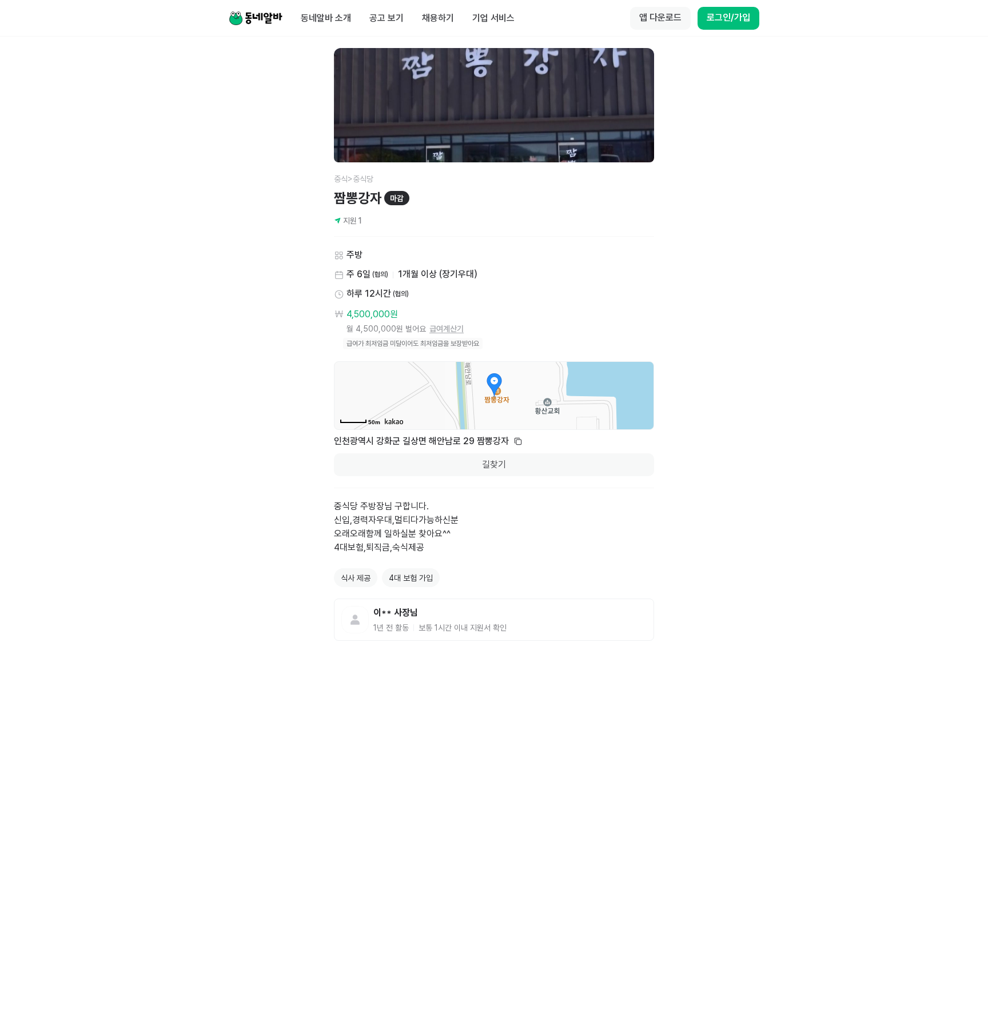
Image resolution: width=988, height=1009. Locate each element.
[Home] (255, 18)
